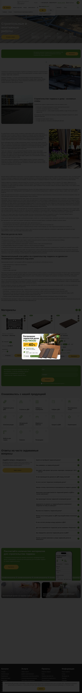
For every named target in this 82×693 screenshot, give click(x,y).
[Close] (57, 336)
